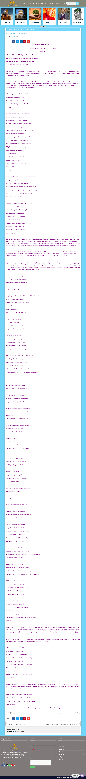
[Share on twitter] (17, 41)
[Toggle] (83, 746)
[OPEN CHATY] (82, 775)
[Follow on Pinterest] (12, 765)
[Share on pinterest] (24, 41)
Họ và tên (32, 744)
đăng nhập (14, 731)
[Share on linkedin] (21, 41)
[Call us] (9, 765)
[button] (40, 26)
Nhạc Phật (44, 3)
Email (31, 749)
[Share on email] (28, 41)
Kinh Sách (36, 3)
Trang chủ (22, 3)
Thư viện (28, 3)
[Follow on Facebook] (2, 765)
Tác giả (58, 3)
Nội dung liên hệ (34, 755)
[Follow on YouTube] (14, 765)
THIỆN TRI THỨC (66, 777)
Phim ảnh (51, 3)
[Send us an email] (7, 765)
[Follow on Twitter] (5, 765)
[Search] (77, 3)
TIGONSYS (76, 777)
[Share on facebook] (13, 41)
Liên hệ (63, 3)
